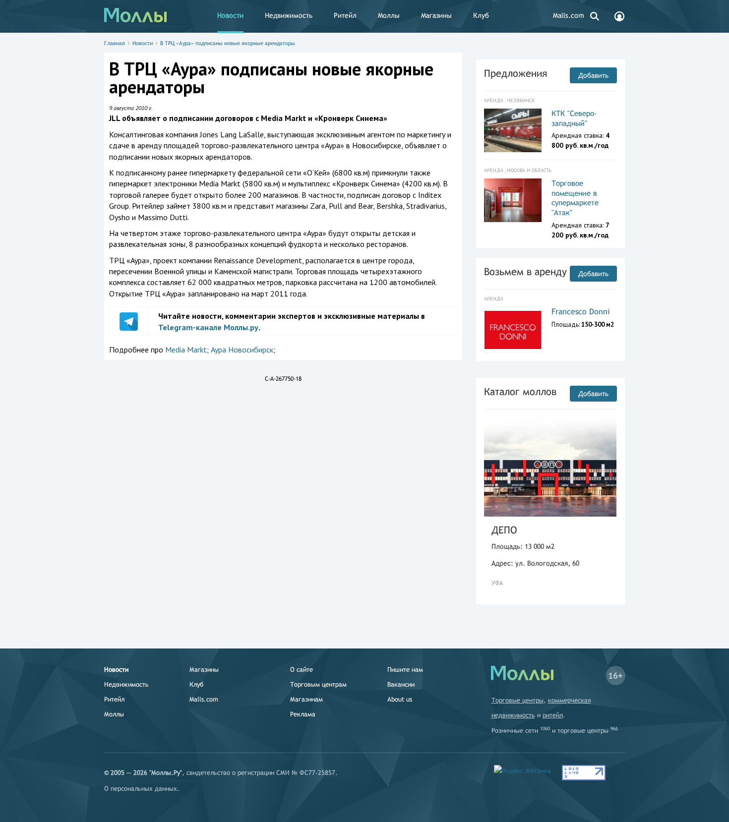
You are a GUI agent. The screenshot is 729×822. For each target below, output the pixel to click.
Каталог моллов (520, 391)
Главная (114, 43)
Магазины (436, 15)
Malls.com (568, 15)
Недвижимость (288, 15)
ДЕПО (504, 529)
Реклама (302, 714)
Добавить (593, 75)
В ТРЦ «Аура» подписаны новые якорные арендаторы (227, 43)
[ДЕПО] (550, 467)
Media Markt (186, 349)
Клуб (481, 15)
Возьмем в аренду (525, 271)
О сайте (301, 669)
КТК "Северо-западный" (574, 118)
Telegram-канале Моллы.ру (208, 327)
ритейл (553, 715)
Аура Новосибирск (242, 349)
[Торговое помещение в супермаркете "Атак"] (513, 200)
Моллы (389, 15)
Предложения (515, 73)
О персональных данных (140, 788)
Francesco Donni (580, 311)
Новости (230, 15)
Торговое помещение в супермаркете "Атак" (575, 198)
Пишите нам (405, 669)
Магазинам (306, 699)
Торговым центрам (318, 684)
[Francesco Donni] (513, 330)
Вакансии (401, 684)
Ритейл (345, 15)
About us (399, 699)
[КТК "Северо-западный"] (513, 130)
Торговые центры (517, 700)
